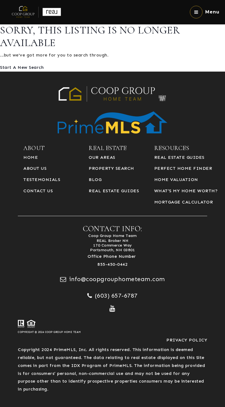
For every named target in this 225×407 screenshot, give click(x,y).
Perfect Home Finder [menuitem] (183, 168)
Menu (212, 12)
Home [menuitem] (30, 157)
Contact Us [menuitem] (38, 190)
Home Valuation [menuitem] (176, 179)
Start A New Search (22, 67)
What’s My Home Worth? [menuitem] (186, 190)
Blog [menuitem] (95, 179)
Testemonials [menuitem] (41, 179)
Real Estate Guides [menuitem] (114, 190)
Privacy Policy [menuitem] (186, 340)
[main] (112, 36)
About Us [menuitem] (34, 168)
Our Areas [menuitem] (102, 157)
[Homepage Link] (37, 11)
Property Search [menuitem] (111, 168)
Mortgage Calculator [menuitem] (183, 202)
